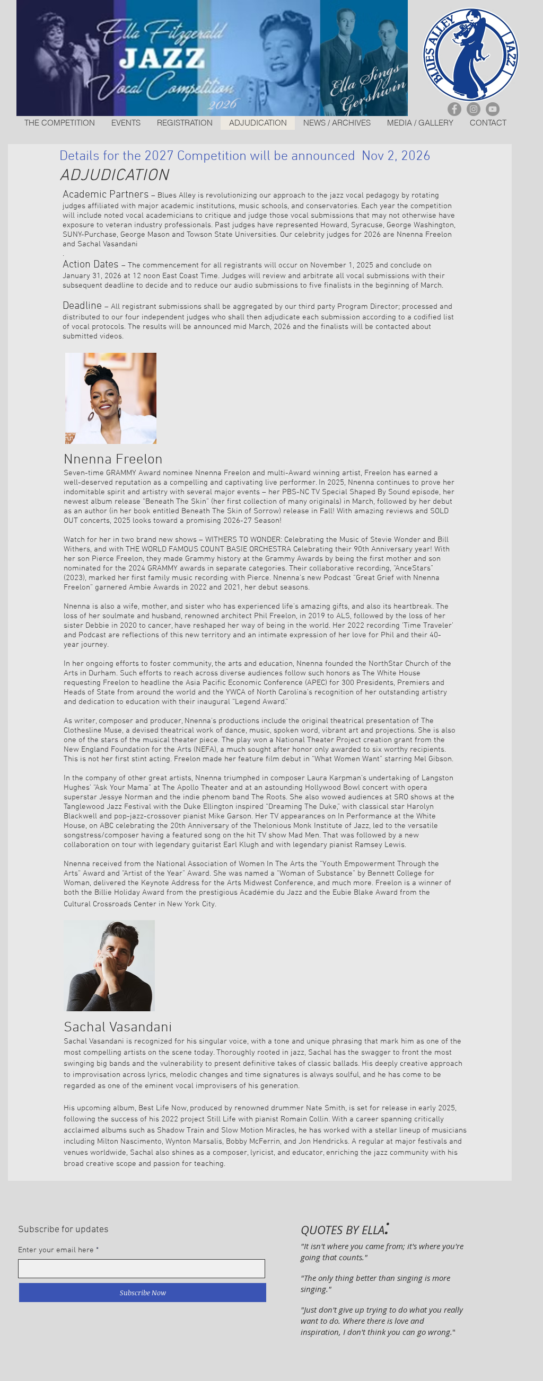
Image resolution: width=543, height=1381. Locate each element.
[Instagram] (473, 109)
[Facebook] (454, 109)
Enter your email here (56, 1250)
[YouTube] (493, 109)
